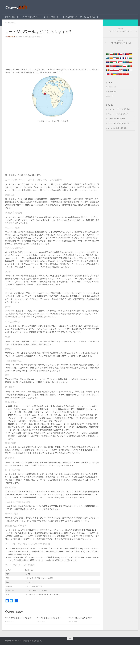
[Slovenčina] (114, 71)
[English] (117, 75)
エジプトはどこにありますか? (48, 618)
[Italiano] (117, 63)
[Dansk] (127, 55)
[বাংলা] (114, 55)
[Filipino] (107, 75)
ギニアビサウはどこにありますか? (18, 618)
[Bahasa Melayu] (111, 67)
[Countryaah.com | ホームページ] (16, 7)
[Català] (117, 55)
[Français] (124, 59)
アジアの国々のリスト (31, 17)
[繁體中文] (127, 75)
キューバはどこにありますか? (80, 618)
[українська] (114, 75)
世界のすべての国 (11, 641)
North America (112, 91)
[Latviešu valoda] (107, 67)
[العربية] (107, 55)
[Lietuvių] (130, 63)
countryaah (11, 37)
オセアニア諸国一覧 (70, 17)
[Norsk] (114, 67)
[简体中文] (124, 75)
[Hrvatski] (107, 63)
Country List (10, 23)
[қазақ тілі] (124, 63)
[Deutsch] (130, 55)
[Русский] (111, 71)
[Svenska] (124, 71)
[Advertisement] (52, 53)
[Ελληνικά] (107, 59)
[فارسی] (117, 59)
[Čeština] (121, 55)
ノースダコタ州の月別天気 (117, 128)
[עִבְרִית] (127, 59)
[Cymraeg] (124, 55)
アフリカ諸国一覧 (11, 17)
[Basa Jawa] (121, 63)
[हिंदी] (130, 59)
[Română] (107, 71)
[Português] (130, 67)
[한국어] (127, 63)
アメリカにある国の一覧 (89, 17)
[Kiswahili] (127, 71)
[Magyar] (111, 63)
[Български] (111, 55)
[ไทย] (130, 71)
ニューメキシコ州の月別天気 (118, 114)
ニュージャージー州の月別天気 (119, 109)
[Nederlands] (117, 67)
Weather (110, 96)
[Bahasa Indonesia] (114, 63)
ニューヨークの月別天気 (116, 119)
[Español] (111, 59)
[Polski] (124, 67)
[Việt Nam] (121, 75)
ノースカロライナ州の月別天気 (119, 123)
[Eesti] (114, 59)
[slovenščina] (117, 71)
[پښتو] (127, 67)
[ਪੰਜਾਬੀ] (121, 67)
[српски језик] (121, 71)
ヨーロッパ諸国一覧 (50, 17)
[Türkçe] (111, 75)
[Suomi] (121, 59)
